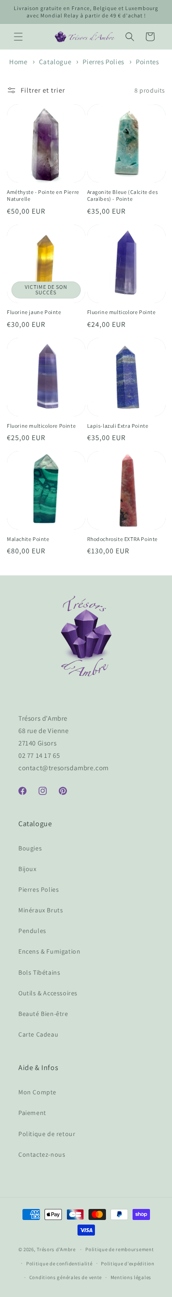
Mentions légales (131, 1277)
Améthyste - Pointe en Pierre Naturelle (43, 195)
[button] (18, 37)
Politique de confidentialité (59, 1263)
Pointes (147, 61)
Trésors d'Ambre (56, 1249)
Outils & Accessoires (48, 993)
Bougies (30, 848)
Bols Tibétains (39, 972)
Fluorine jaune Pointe (34, 312)
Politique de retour (46, 1134)
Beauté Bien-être (43, 1014)
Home (18, 61)
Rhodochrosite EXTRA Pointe (122, 538)
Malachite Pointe (28, 538)
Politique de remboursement (119, 1249)
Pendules (32, 931)
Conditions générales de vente (65, 1277)
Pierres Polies (104, 61)
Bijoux (27, 869)
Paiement (32, 1113)
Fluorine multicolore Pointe (121, 312)
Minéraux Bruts (40, 910)
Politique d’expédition (127, 1263)
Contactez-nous (41, 1154)
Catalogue (56, 61)
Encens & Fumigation (49, 951)
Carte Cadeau (38, 1034)
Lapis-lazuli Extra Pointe (118, 425)
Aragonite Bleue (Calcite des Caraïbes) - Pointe (122, 195)
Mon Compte (37, 1092)
